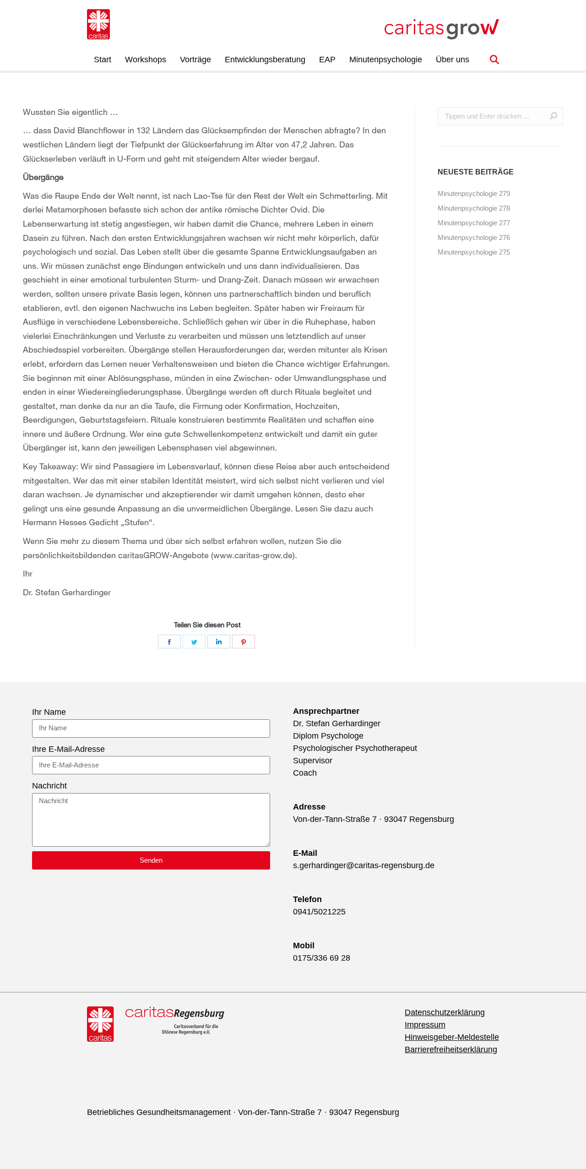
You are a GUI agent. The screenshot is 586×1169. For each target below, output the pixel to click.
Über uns (452, 59)
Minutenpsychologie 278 (474, 208)
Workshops (145, 59)
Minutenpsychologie (385, 59)
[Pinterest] (243, 641)
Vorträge (195, 59)
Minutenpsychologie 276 (474, 237)
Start (102, 59)
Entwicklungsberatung (265, 59)
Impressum (425, 1024)
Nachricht (49, 785)
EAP (327, 59)
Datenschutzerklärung (445, 1012)
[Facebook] (169, 641)
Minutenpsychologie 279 (474, 193)
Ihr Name (49, 712)
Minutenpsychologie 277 (474, 223)
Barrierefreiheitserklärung (451, 1049)
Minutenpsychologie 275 (474, 252)
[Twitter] (194, 641)
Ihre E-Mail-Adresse (68, 749)
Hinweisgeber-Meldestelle (452, 1037)
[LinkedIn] (218, 641)
